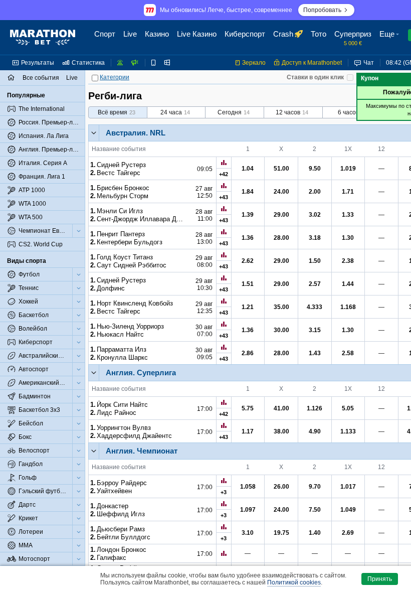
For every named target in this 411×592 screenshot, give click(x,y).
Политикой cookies (294, 582)
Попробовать (322, 10)
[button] (390, 37)
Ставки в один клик (315, 77)
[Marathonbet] (42, 37)
